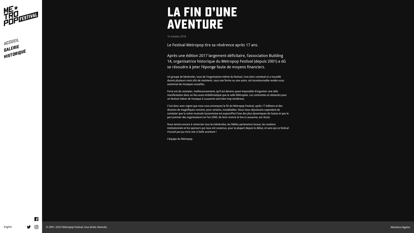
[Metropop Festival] (21, 16)
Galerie (11, 48)
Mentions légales (400, 227)
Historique (15, 54)
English (8, 226)
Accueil (11, 42)
